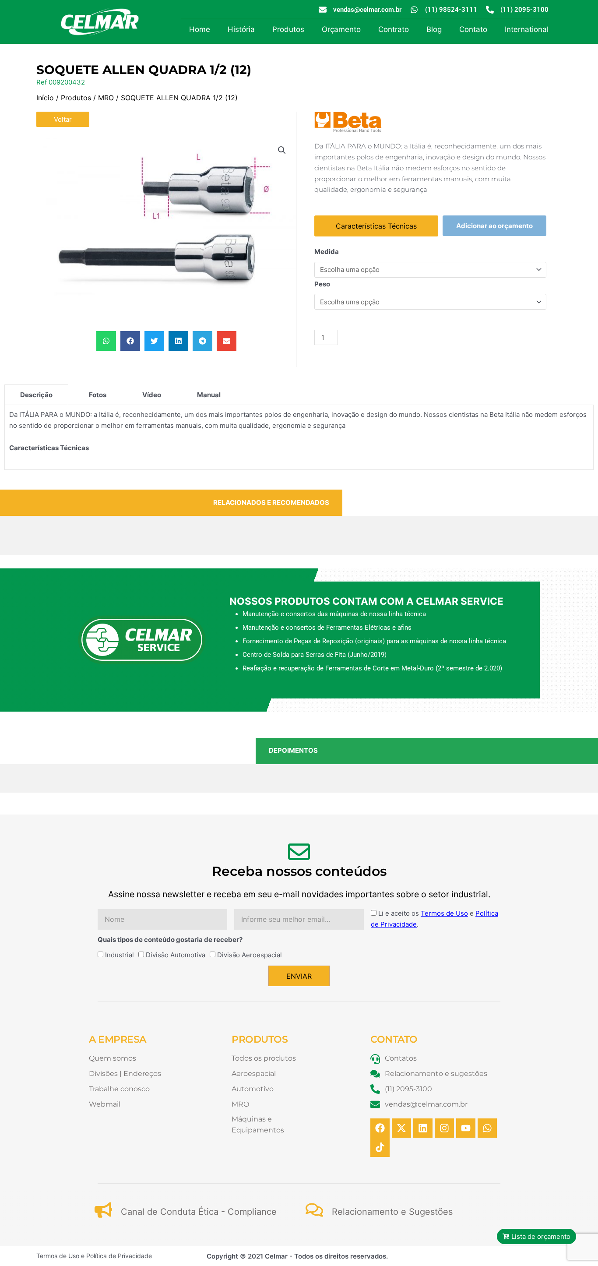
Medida (326, 251)
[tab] (36, 394)
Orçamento (341, 29)
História (241, 29)
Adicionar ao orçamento (494, 226)
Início (45, 97)
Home (199, 29)
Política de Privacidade (119, 1255)
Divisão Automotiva (175, 955)
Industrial (119, 955)
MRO (106, 97)
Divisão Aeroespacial (249, 955)
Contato (473, 29)
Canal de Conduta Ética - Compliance (199, 1211)
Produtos (288, 29)
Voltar (63, 119)
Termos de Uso (444, 913)
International (527, 29)
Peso (322, 284)
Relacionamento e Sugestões (392, 1211)
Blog (434, 29)
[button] (282, 150)
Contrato (393, 29)
